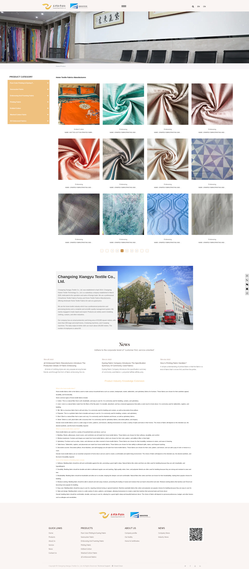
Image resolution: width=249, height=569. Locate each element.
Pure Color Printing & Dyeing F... (22, 83)
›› (147, 251)
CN (204, 6)
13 (131, 251)
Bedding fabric (68, 463)
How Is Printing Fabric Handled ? (173, 363)
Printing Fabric (15, 102)
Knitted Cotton (15, 108)
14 (136, 251)
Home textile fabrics (62, 391)
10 (117, 251)
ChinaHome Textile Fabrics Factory (70, 298)
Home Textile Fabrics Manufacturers (98, 298)
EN (198, 6)
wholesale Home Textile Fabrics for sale (77, 301)
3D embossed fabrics (18, 121)
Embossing (123, 129)
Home (58, 66)
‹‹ (101, 251)
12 (127, 251)
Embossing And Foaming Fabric (22, 95)
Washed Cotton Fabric (18, 114)
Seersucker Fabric (17, 89)
